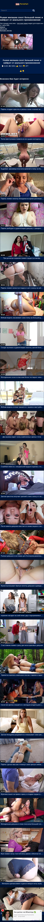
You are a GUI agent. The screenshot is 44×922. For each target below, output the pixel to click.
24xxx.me (3, 29)
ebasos (2, 27)
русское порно (22, 23)
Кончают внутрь (6, 30)
